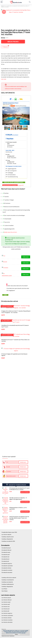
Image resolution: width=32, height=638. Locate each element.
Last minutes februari (6, 599)
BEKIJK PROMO (13, 41)
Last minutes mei (5, 606)
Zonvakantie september (7, 565)
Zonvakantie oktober (6, 568)
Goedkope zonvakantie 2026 (8, 541)
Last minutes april (6, 604)
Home (2, 5)
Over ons (4, 629)
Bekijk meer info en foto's (10, 232)
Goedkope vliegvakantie (7, 539)
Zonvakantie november (7, 570)
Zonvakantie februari (6, 550)
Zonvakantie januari (6, 547)
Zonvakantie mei (5, 556)
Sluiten (16, 634)
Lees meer (3, 79)
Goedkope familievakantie (8, 584)
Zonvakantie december (7, 572)
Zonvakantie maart (6, 552)
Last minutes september (7, 615)
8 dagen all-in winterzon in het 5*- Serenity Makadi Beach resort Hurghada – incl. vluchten (15, 311)
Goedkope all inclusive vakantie (9, 577)
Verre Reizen (5, 591)
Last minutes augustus (7, 613)
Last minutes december (7, 622)
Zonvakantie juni (5, 559)
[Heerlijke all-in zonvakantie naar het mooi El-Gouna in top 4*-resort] (16, 320)
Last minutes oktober (7, 617)
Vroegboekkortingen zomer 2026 (9, 532)
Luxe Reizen (4, 588)
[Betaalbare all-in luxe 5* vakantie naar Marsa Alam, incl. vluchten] (16, 334)
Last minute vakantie (6, 534)
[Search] (29, 2)
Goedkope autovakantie (7, 582)
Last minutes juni (5, 608)
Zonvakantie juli (5, 561)
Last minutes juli (5, 611)
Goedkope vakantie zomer (8, 536)
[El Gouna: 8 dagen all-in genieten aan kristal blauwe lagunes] (16, 348)
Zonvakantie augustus (7, 563)
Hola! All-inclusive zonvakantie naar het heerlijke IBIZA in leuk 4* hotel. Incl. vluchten (19, 518)
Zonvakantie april (6, 554)
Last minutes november (7, 620)
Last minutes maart (6, 602)
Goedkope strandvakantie (8, 579)
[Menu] (2, 2)
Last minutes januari (6, 597)
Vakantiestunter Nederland (8, 636)
